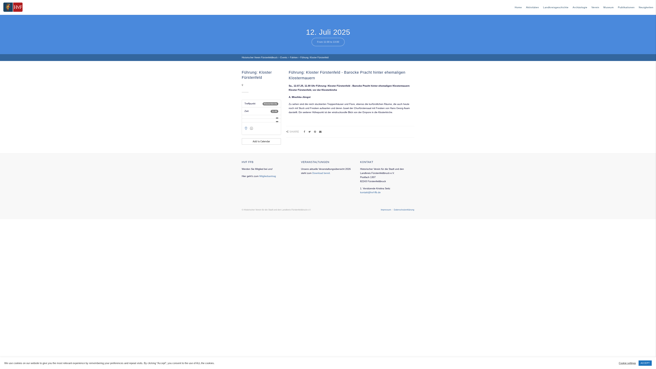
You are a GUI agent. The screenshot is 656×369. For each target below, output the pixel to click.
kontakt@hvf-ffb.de (370, 192)
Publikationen (626, 7)
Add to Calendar (261, 141)
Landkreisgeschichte (556, 7)
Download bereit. (321, 173)
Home (518, 7)
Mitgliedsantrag (267, 176)
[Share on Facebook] (304, 132)
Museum (608, 7)
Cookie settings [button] (627, 363)
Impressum (386, 210)
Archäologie (580, 7)
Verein (595, 7)
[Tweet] (310, 132)
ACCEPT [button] (645, 363)
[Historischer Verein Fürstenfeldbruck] (13, 7)
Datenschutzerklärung (404, 210)
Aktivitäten (532, 7)
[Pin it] (315, 132)
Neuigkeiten (646, 7)
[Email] (320, 132)
